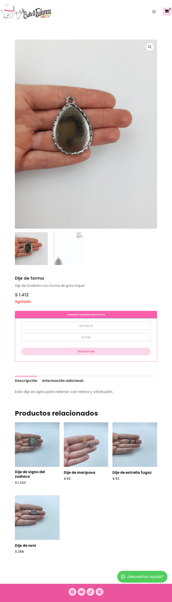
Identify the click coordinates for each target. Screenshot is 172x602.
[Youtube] (81, 592)
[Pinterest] (99, 592)
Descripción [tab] (26, 380)
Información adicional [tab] (62, 380)
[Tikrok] (90, 592)
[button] (150, 47)
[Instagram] (72, 592)
